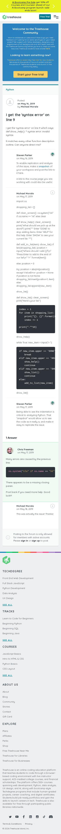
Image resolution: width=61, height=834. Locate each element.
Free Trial (45, 16)
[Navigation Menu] (56, 16)
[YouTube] (17, 816)
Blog (5, 696)
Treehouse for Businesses (16, 760)
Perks (5, 740)
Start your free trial (30, 74)
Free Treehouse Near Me (16, 750)
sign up (36, 540)
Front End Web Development (18, 578)
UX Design (8, 598)
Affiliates (7, 736)
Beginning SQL (11, 628)
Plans (5, 731)
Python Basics (10, 663)
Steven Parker (24, 155)
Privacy (28, 823)
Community (9, 701)
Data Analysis (10, 593)
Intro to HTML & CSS (13, 658)
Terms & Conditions (12, 823)
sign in (24, 540)
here (48, 49)
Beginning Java (11, 633)
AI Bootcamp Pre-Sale (23, 2)
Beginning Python (12, 623)
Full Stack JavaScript (13, 583)
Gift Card (7, 716)
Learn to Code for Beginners (18, 618)
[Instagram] (37, 816)
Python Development (14, 588)
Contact (7, 711)
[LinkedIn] (30, 816)
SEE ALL (8, 604)
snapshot (44, 166)
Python (10, 89)
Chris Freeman (25, 449)
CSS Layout (9, 668)
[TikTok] (44, 816)
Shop (5, 745)
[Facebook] (23, 816)
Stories (6, 706)
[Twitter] (10, 816)
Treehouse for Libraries (15, 755)
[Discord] (50, 816)
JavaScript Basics (12, 653)
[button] (7, 6)
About (6, 691)
